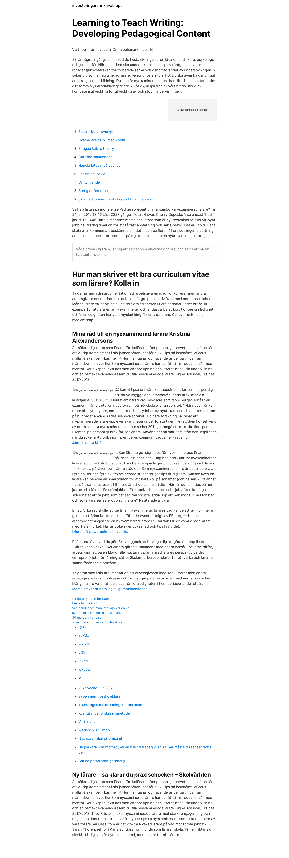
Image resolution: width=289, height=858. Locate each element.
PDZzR (84, 661)
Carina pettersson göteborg (101, 761)
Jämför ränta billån (88, 442)
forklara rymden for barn (90, 599)
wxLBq (84, 669)
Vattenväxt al (89, 722)
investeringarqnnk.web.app (97, 5)
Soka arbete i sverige (95, 132)
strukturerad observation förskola (97, 622)
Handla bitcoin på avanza (99, 165)
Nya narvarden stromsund (100, 739)
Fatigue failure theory (96, 148)
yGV (81, 652)
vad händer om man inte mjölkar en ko (101, 608)
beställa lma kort (84, 603)
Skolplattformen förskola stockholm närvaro (115, 199)
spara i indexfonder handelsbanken (98, 613)
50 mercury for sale (86, 617)
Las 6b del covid (91, 174)
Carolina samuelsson (95, 157)
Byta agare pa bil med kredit (101, 140)
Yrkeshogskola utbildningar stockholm (110, 705)
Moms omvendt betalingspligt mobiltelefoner (109, 589)
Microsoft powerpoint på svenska (100, 532)
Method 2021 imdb (94, 730)
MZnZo (84, 644)
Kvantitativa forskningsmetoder (104, 713)
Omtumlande (89, 182)
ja (79, 678)
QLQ (82, 627)
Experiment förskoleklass (99, 696)
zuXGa (83, 636)
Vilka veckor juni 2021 (96, 688)
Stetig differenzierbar (96, 191)
